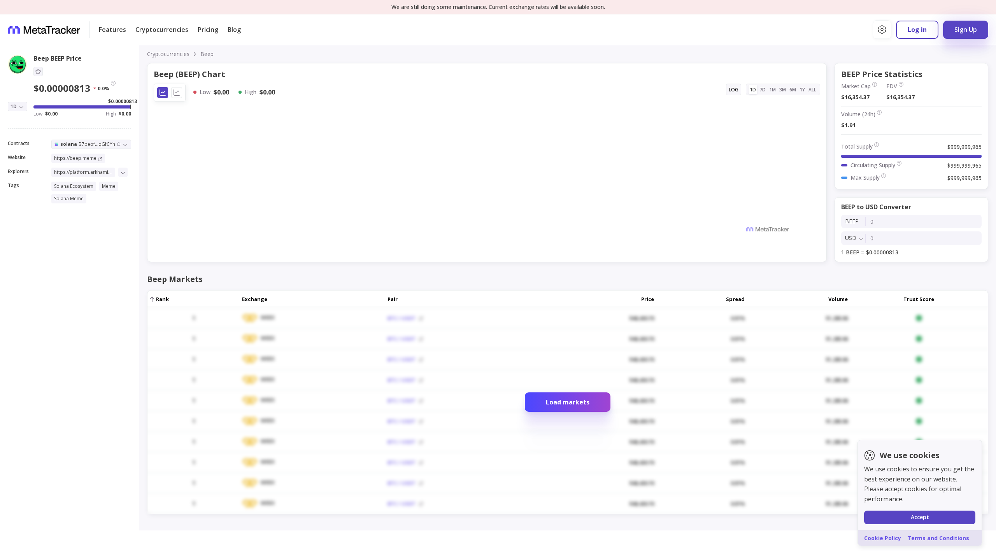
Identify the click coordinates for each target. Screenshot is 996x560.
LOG (733, 89)
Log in (917, 29)
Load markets (567, 402)
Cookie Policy (882, 538)
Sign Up (965, 29)
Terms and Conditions (938, 538)
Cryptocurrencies (161, 29)
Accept (920, 517)
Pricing (208, 29)
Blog (234, 29)
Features (112, 29)
